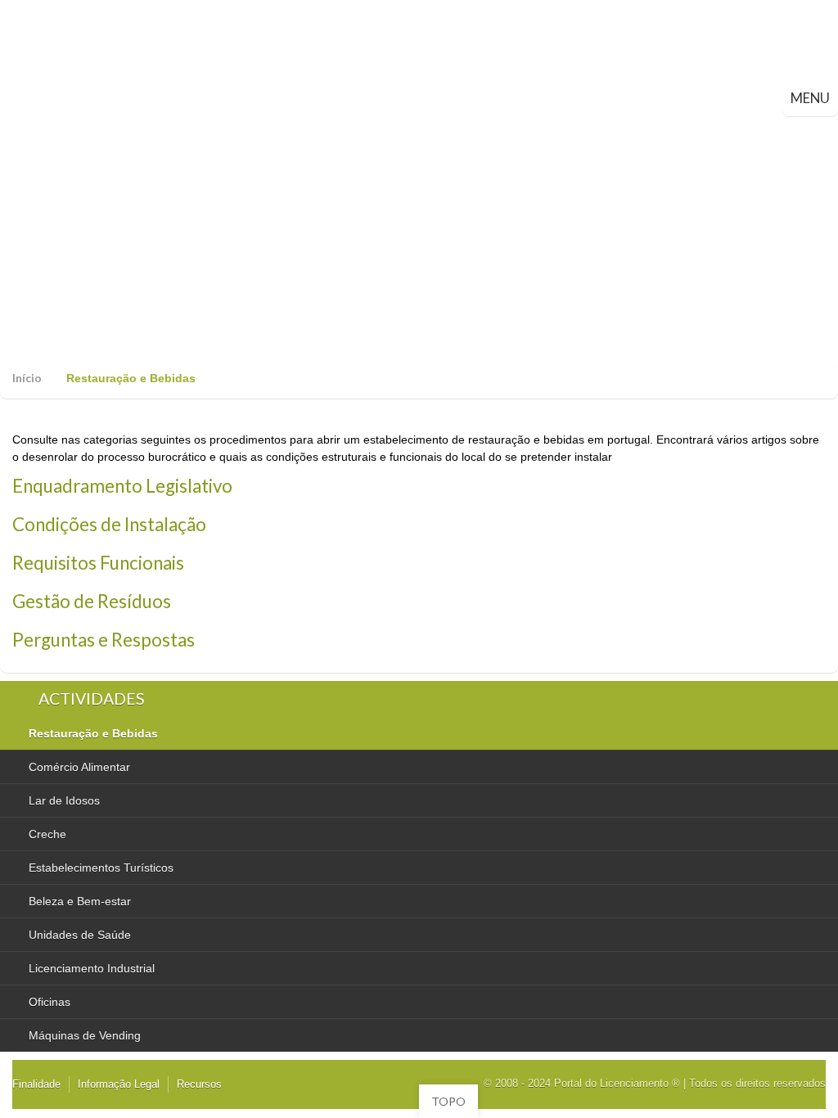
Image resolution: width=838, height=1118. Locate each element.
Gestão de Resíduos (91, 601)
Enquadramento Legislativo (122, 486)
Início (27, 378)
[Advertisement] (419, 239)
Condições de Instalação (109, 524)
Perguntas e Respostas (103, 640)
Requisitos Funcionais (98, 563)
